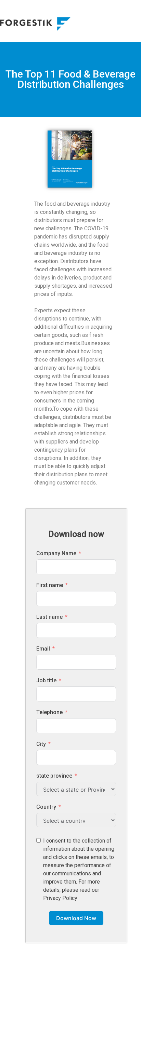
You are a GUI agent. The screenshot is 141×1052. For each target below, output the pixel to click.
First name (49, 585)
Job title (46, 680)
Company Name (56, 553)
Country (46, 807)
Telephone (49, 712)
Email (43, 648)
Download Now (76, 918)
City (41, 744)
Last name (49, 617)
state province (54, 776)
